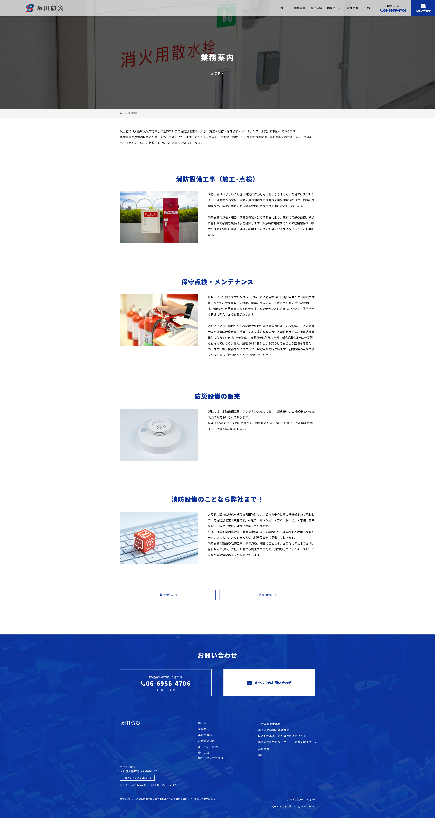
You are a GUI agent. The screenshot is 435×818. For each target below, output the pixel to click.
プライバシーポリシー (301, 799)
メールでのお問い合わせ (272, 682)
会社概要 (352, 8)
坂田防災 (130, 723)
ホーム (284, 8)
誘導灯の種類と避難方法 (273, 730)
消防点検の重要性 (269, 724)
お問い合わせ (423, 11)
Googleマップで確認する (137, 777)
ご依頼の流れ (264, 595)
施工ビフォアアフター (212, 758)
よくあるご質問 (208, 747)
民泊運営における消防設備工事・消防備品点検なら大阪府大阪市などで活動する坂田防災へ (167, 799)
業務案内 (300, 8)
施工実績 (316, 8)
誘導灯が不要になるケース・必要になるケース (287, 742)
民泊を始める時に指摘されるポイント (282, 736)
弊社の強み (166, 595)
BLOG (367, 8)
